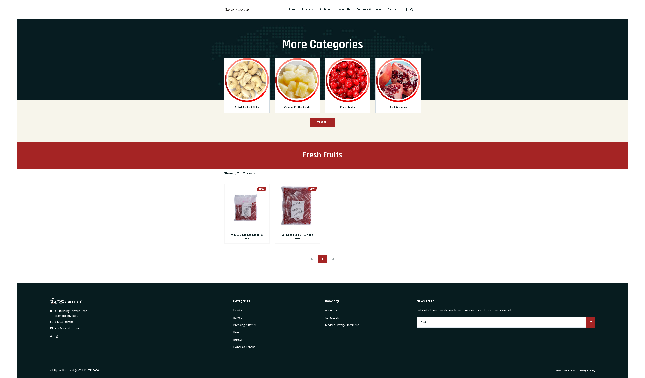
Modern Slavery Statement (342, 325)
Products (307, 9)
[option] (247, 87)
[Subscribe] (590, 322)
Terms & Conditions (565, 370)
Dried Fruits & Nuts (247, 107)
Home (291, 9)
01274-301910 (64, 322)
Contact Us (332, 317)
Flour (236, 332)
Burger (237, 339)
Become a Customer (369, 9)
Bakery (237, 317)
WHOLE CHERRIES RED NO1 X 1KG (247, 236)
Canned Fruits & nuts (297, 107)
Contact (392, 9)
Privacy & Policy (587, 370)
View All (322, 122)
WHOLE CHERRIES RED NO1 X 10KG (297, 236)
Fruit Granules (398, 107)
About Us (344, 9)
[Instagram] (412, 9)
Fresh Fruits (347, 107)
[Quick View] (247, 206)
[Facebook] (406, 9)
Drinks (237, 310)
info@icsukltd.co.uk (67, 328)
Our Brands (326, 9)
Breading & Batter (244, 325)
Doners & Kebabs (244, 347)
